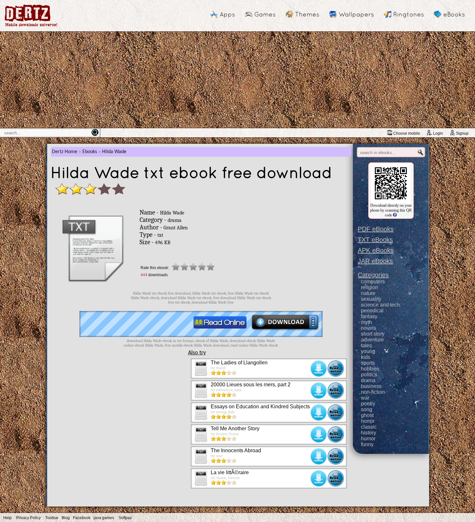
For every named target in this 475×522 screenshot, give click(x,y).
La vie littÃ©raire (230, 472)
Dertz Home (64, 151)
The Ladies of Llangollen (239, 362)
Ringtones (408, 14)
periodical (372, 310)
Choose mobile (406, 133)
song (366, 409)
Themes (307, 14)
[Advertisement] (237, 80)
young (368, 351)
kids (365, 357)
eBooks (454, 14)
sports (368, 363)
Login (438, 133)
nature (368, 293)
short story (373, 334)
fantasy (369, 316)
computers (373, 281)
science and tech (380, 305)
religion (369, 287)
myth (366, 322)
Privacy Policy (28, 518)
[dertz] (31, 26)
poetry (368, 403)
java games (104, 518)
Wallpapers (356, 14)
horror (368, 421)
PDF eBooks (376, 229)
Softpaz (125, 518)
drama (368, 380)
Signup (462, 133)
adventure (372, 339)
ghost (367, 415)
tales (366, 345)
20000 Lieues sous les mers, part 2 (250, 384)
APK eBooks (376, 250)
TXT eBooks (375, 239)
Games (265, 14)
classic (369, 427)
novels (368, 328)
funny (367, 444)
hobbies (370, 368)
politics (369, 374)
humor (368, 438)
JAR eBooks (375, 261)
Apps (227, 14)
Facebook (81, 518)
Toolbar (51, 518)
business (371, 386)
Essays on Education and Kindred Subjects (260, 406)
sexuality (371, 299)
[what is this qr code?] (394, 215)
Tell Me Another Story (235, 428)
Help (7, 518)
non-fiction (373, 392)
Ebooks (89, 151)
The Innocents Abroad (236, 450)
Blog (66, 518)
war (365, 398)
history (368, 432)
